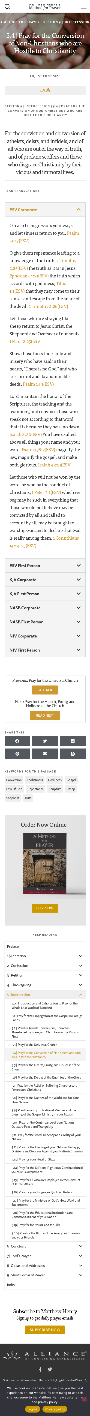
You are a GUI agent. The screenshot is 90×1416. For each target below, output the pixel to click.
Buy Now (45, 908)
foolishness (35, 779)
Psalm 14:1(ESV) (38, 384)
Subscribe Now (45, 1330)
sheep (70, 788)
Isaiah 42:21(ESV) (55, 464)
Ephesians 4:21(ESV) (29, 275)
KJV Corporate (22, 579)
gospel (71, 779)
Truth (28, 797)
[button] (45, 209)
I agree (32, 1409)
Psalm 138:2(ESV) (38, 449)
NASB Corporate (25, 607)
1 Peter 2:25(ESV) (25, 341)
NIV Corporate (23, 636)
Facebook (40, 1370)
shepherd (12, 797)
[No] (84, 1399)
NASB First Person (26, 622)
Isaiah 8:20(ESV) (25, 434)
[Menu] (83, 6)
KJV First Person (24, 593)
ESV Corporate (23, 209)
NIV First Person (24, 650)
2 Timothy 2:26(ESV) (48, 306)
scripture (55, 788)
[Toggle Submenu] (81, 956)
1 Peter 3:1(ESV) (46, 492)
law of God (14, 788)
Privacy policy (55, 1409)
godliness (54, 779)
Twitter (50, 1370)
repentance (35, 788)
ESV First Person (24, 565)
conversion (14, 779)
